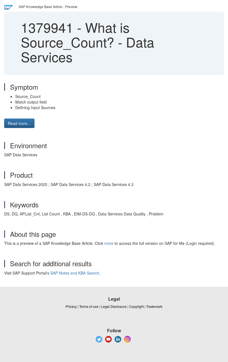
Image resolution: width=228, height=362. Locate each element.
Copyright (136, 306)
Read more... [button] (19, 123)
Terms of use (88, 306)
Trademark (154, 306)
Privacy (71, 306)
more (108, 243)
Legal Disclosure (114, 306)
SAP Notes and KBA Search (74, 273)
